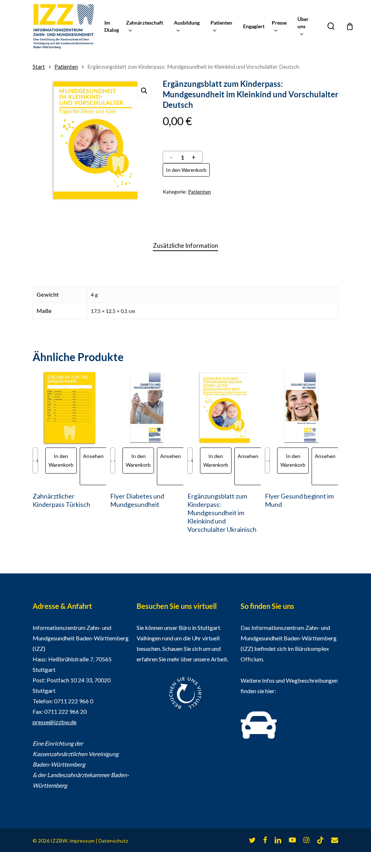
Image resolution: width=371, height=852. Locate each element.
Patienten (66, 66)
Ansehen (93, 456)
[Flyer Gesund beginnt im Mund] (301, 408)
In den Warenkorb (186, 170)
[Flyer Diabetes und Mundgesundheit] (147, 408)
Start (39, 66)
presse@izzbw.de (54, 722)
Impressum (82, 841)
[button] (144, 90)
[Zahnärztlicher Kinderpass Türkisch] (69, 408)
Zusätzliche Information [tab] (185, 245)
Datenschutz (113, 841)
